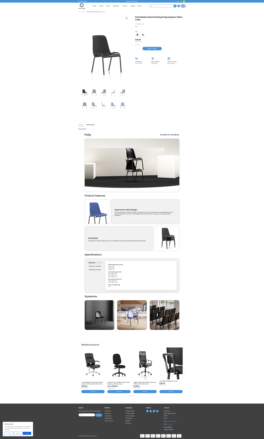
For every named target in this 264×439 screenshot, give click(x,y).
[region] (18, 429)
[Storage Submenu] (110, 6)
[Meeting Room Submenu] (120, 6)
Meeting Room (116, 6)
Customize (9, 433)
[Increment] (140, 48)
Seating (94, 6)
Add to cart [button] (93, 391)
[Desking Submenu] (103, 6)
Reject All (18, 433)
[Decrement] (136, 48)
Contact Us (140, 6)
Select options (119, 391)
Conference (83, 11)
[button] (126, 18)
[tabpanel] (132, 232)
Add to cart (152, 48)
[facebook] (147, 411)
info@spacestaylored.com (171, 421)
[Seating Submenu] (97, 6)
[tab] (81, 124)
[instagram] (154, 411)
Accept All (27, 433)
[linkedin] (157, 411)
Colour (136, 31)
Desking (101, 6)
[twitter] (150, 411)
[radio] (137, 34)
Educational (133, 6)
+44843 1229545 (170, 424)
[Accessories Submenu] (128, 6)
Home (79, 11)
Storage (107, 6)
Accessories (124, 6)
